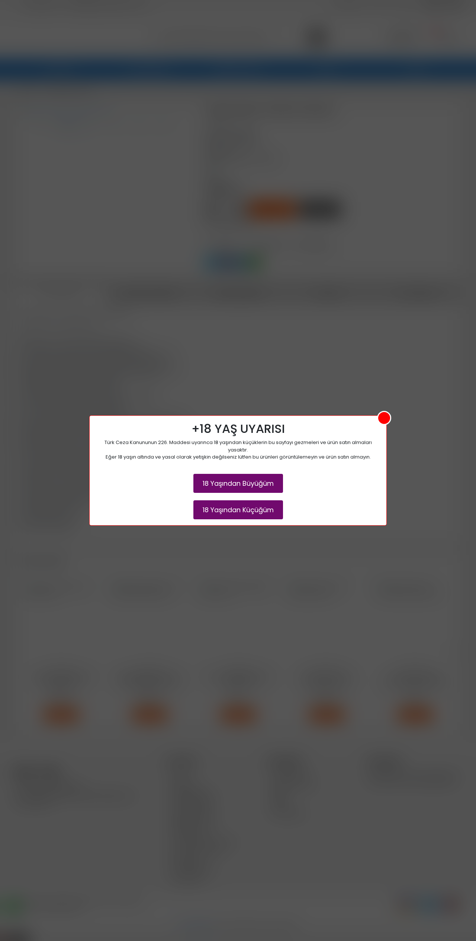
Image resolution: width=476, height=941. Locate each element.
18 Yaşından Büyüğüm (238, 483)
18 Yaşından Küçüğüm (238, 509)
